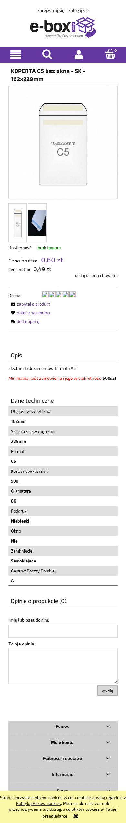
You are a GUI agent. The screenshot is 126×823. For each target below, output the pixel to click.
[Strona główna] (63, 27)
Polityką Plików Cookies (38, 803)
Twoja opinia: (21, 643)
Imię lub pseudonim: (28, 620)
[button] (16, 54)
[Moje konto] (79, 54)
